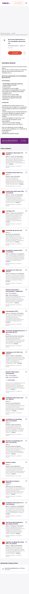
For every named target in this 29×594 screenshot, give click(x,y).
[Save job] (24, 53)
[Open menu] (26, 3)
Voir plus (11, 164)
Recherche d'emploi (5, 33)
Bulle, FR (13, 33)
